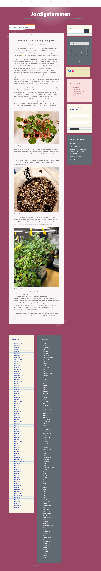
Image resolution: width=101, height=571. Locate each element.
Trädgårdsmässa (47, 537)
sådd (44, 491)
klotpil (44, 439)
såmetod (45, 497)
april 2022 (17, 429)
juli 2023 (17, 403)
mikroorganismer (47, 449)
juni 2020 (17, 465)
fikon (44, 377)
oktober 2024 (18, 379)
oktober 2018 (18, 491)
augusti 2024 (18, 381)
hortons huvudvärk (47, 405)
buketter (45, 363)
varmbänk (45, 551)
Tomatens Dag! (46, 531)
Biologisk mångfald (48, 357)
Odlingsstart (46, 461)
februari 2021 (18, 453)
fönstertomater (46, 381)
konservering (46, 441)
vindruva (45, 555)
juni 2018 (17, 499)
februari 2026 (18, 351)
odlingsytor (46, 463)
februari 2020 (18, 473)
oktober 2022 (18, 419)
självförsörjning (47, 501)
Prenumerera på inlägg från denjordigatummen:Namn (76, 110)
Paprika (45, 469)
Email (74, 119)
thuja (44, 527)
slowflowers (46, 509)
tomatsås (45, 533)
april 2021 (17, 449)
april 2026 (17, 347)
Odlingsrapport (47, 457)
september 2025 (19, 359)
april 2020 (17, 469)
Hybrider (45, 417)
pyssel (44, 483)
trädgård (45, 535)
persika (45, 475)
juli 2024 (17, 383)
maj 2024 (17, 387)
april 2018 (17, 503)
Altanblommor (46, 345)
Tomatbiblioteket (31, 1)
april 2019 (17, 483)
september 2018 (19, 493)
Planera (45, 477)
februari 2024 (18, 393)
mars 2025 (18, 369)
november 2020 (19, 457)
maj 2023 (17, 407)
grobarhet (45, 397)
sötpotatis (45, 515)
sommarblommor (47, 513)
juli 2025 (17, 363)
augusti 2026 (18, 343)
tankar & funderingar (48, 525)
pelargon (45, 471)
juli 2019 (17, 479)
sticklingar (40, 37)
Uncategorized (46, 541)
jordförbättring (46, 429)
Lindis (71, 143)
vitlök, (44, 557)
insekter (45, 423)
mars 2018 (18, 505)
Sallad (44, 493)
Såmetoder (60, 1)
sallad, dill (45, 495)
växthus (45, 553)
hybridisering (46, 419)
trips (44, 539)
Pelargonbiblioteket (42, 1)
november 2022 (19, 417)
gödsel (44, 395)
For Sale (45, 383)
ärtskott (45, 349)
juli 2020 (17, 463)
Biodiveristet (46, 355)
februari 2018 (18, 507)
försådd (45, 389)
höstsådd (45, 411)
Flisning (45, 379)
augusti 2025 (18, 361)
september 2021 (19, 441)
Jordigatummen (50, 14)
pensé (44, 473)
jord (44, 427)
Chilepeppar (46, 367)
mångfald (45, 447)
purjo (44, 481)
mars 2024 (18, 391)
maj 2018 (17, 501)
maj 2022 (17, 427)
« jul (79, 61)
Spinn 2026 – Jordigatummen (77, 149)
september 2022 (19, 421)
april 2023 (17, 409)
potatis (44, 479)
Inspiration (45, 425)
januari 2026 (18, 353)
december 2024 (19, 375)
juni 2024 (17, 385)
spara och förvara (47, 517)
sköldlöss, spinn (47, 505)
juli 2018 (17, 497)
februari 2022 (18, 433)
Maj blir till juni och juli (78, 91)
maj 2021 (17, 447)
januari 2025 (18, 373)
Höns (44, 403)
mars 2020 (18, 471)
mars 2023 (18, 411)
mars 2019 (18, 485)
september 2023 (19, 401)
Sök (71, 28)
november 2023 (19, 397)
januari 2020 (18, 475)
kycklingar (45, 443)
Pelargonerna (76, 89)
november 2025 (19, 357)
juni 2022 (17, 425)
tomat (44, 529)
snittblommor (46, 511)
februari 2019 (18, 487)
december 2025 (19, 355)
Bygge (44, 365)
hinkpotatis (46, 401)
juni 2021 (17, 445)
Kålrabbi (45, 435)
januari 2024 (18, 395)
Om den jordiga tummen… (20, 1)
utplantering (46, 545)
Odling (44, 455)
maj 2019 (17, 481)
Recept (67, 1)
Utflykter (45, 543)
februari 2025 (18, 371)
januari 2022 (18, 435)
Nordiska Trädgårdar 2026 (79, 97)
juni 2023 (17, 405)
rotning (85, 1)
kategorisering (46, 437)
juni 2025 (17, 365)
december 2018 (19, 489)
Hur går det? (46, 415)
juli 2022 (17, 423)
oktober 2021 (18, 439)
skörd (44, 507)
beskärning (46, 351)
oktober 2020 (18, 459)
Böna (44, 361)
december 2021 (19, 437)
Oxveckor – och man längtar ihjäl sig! (36, 40)
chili (44, 369)
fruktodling (46, 391)
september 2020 (19, 461)
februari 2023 (18, 413)
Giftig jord (45, 393)
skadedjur (32, 37)
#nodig (44, 343)
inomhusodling (46, 421)
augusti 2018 (18, 495)
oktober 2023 (18, 399)
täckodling (45, 523)
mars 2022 (18, 431)
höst (44, 407)
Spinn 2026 (76, 87)
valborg (45, 547)
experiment (78, 1)
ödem (44, 453)
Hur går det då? (46, 413)
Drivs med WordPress (42, 568)
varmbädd (45, 549)
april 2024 (17, 389)
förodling (45, 385)
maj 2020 (17, 467)
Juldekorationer (47, 433)
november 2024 (19, 377)
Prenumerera (74, 128)
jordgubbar (45, 431)
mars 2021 (18, 451)
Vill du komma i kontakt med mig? (50, 5)
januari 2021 (18, 455)
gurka (44, 399)
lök (43, 445)
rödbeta (45, 487)
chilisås (45, 371)
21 (81, 52)
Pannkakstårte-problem (49, 467)
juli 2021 (17, 443)
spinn (44, 519)
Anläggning (46, 347)
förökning (45, 387)
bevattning (45, 353)
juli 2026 (17, 345)
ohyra (72, 1)
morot (44, 451)
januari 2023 (18, 415)
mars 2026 (18, 349)
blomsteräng (46, 359)
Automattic (60, 568)
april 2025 (17, 367)
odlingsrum (46, 459)
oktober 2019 (18, 477)
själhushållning (46, 499)
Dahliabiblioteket (52, 1)
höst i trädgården (47, 409)
